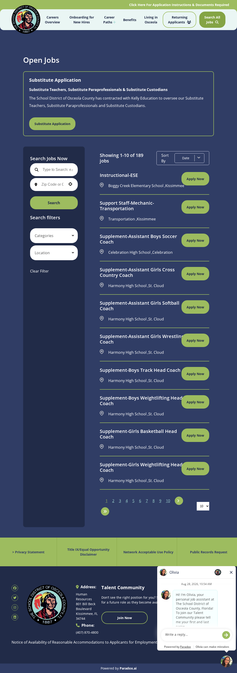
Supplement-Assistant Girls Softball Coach (139, 305)
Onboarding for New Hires (81, 19)
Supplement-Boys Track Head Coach (140, 370)
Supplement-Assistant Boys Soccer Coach (138, 239)
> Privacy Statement (28, 552)
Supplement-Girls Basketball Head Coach (138, 434)
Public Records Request (208, 552)
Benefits (129, 20)
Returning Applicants (177, 19)
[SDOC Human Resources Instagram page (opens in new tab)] (15, 607)
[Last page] (105, 511)
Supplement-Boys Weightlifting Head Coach (141, 400)
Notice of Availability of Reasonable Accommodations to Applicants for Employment (84, 642)
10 (168, 500)
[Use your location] (70, 184)
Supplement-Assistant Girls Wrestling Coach (142, 339)
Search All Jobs (212, 19)
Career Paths (109, 19)
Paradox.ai (128, 668)
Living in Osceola (151, 19)
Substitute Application (52, 124)
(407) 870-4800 (87, 632)
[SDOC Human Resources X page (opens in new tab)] (15, 598)
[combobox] (52, 185)
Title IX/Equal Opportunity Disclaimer (88, 552)
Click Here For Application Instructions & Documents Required (179, 5)
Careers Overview (52, 19)
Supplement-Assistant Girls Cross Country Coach (137, 272)
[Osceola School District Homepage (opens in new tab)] (26, 20)
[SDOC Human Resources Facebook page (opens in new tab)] (15, 588)
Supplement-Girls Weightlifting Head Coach (141, 467)
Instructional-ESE (119, 175)
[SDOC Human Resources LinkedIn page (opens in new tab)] (15, 617)
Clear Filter (39, 271)
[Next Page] (179, 501)
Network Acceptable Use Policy (148, 552)
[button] (54, 235)
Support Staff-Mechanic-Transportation (127, 205)
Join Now (124, 618)
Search (54, 202)
